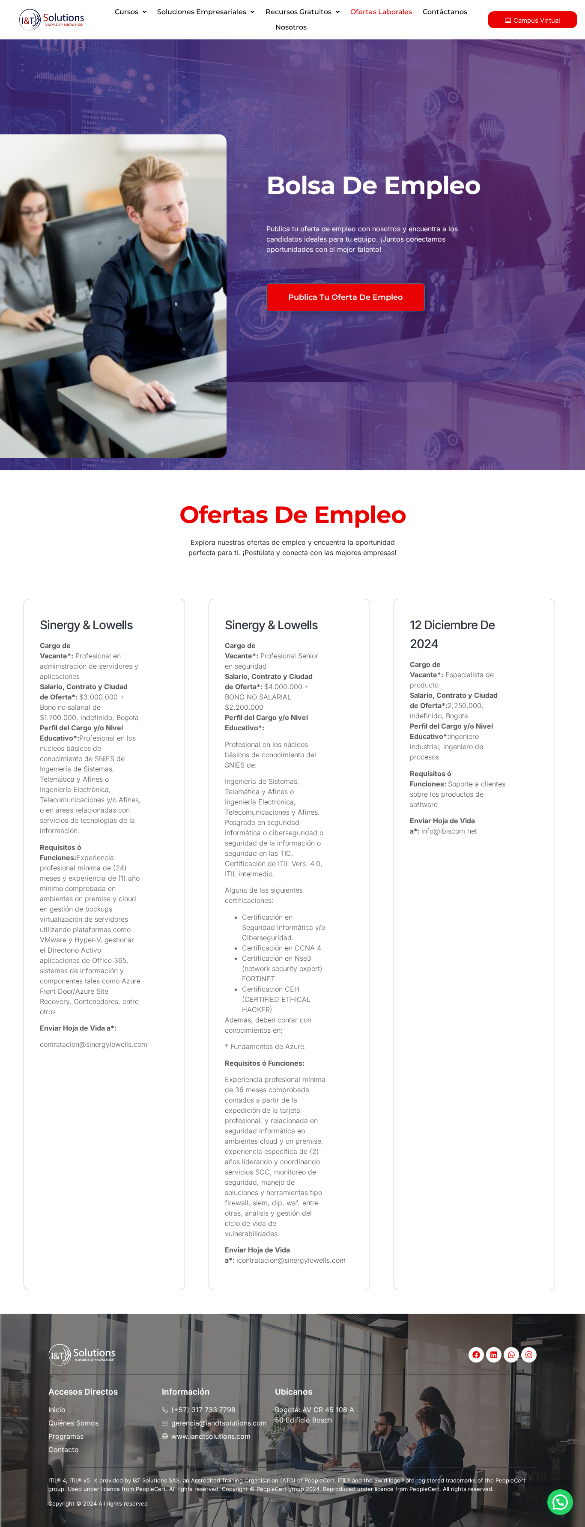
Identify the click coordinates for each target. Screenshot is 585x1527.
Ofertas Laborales (381, 12)
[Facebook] (476, 1355)
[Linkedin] (493, 1355)
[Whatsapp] (511, 1355)
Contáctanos (445, 12)
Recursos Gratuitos (298, 12)
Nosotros (291, 27)
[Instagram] (529, 1355)
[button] (131, 12)
